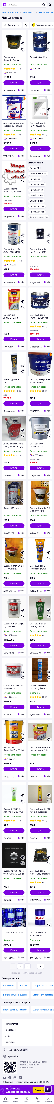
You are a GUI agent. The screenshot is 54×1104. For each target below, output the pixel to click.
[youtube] (4, 1077)
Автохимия (8, 985)
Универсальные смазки (15, 994)
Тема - (14, 1049)
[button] (13, 82)
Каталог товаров (10, 12)
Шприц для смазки (43, 985)
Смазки (24, 985)
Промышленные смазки (15, 1009)
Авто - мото (28, 12)
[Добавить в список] (22, 49)
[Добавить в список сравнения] (22, 43)
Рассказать (40, 1090)
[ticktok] (20, 1077)
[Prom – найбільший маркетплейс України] (4, 4)
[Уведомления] (49, 4)
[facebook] (10, 1077)
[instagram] (15, 1077)
